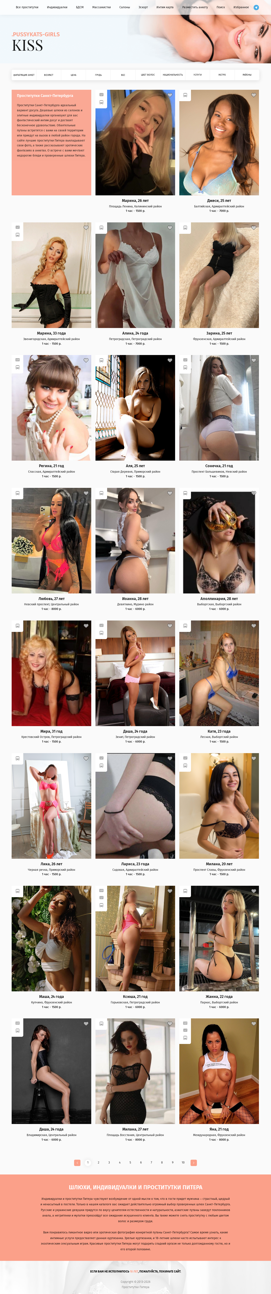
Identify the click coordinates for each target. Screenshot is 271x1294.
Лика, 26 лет (51, 864)
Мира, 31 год (51, 731)
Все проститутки (27, 7)
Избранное (241, 7)
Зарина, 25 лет (219, 333)
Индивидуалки (57, 7)
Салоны (124, 7)
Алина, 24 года (135, 333)
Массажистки (101, 7)
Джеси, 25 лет (219, 201)
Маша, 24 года (51, 997)
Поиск (221, 7)
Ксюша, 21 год (135, 997)
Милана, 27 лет (135, 1129)
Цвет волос (148, 74)
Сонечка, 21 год (219, 466)
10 (183, 1162)
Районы (247, 74)
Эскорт (143, 7)
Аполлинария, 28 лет (219, 599)
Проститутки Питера (135, 1287)
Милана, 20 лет (219, 864)
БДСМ (80, 7)
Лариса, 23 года (135, 864)
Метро (222, 74)
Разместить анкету (195, 7)
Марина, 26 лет (135, 201)
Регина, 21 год (51, 466)
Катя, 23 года (219, 731)
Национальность (173, 74)
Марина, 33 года (51, 333)
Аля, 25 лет (135, 466)
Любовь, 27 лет (52, 599)
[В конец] (194, 1163)
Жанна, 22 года (219, 997)
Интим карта (165, 7)
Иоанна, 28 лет (135, 599)
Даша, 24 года (135, 731)
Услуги (198, 74)
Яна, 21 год (219, 1129)
